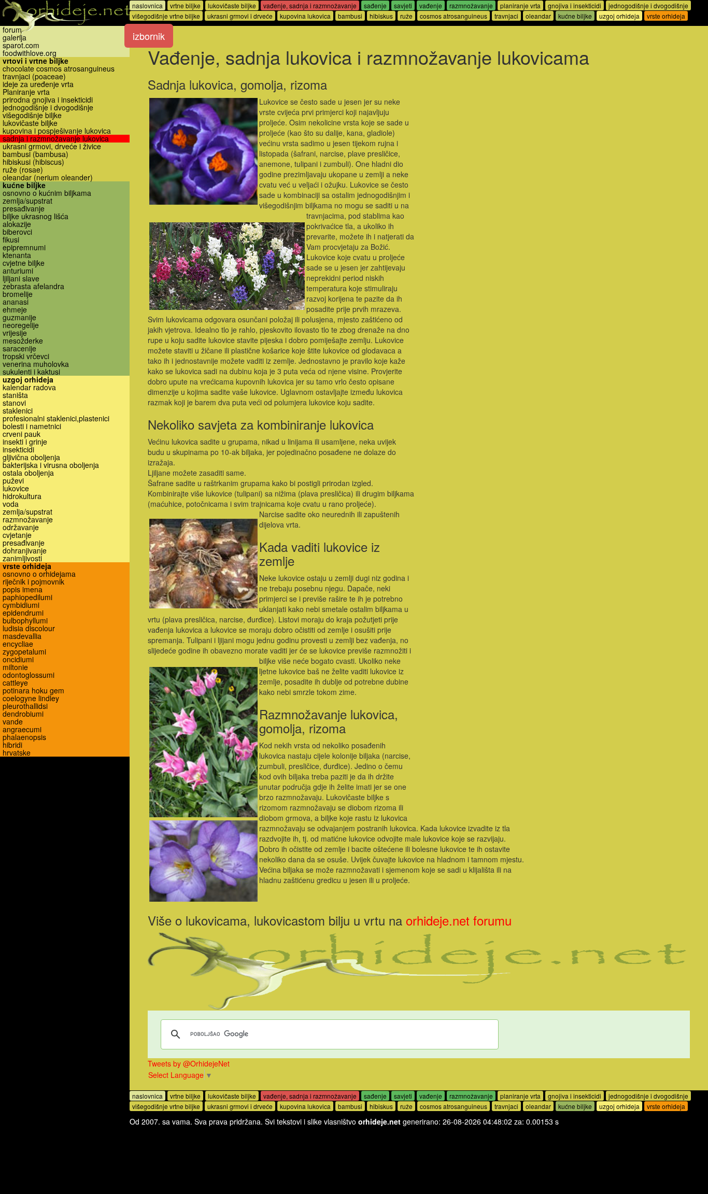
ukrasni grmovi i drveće (240, 15)
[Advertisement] (552, 146)
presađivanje (24, 208)
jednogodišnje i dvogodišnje (48, 107)
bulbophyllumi (25, 620)
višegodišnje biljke (32, 115)
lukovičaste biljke (30, 123)
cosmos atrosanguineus (453, 15)
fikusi (11, 240)
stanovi (14, 403)
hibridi (12, 745)
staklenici (18, 411)
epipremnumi (24, 247)
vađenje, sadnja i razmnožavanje (310, 5)
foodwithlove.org (29, 53)
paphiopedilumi (27, 597)
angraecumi (22, 729)
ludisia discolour (29, 628)
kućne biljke (24, 185)
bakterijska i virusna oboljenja (51, 465)
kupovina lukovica (305, 15)
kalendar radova (29, 387)
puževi (13, 481)
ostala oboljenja (28, 473)
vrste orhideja (27, 566)
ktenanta (17, 255)
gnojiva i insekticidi (574, 5)
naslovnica (147, 5)
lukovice (16, 488)
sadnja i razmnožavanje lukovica (56, 139)
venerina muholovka (36, 364)
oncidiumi (18, 659)
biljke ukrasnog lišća (35, 216)
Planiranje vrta (26, 92)
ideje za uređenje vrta (38, 84)
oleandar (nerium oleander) (48, 177)
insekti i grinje (25, 442)
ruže (406, 15)
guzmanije (19, 317)
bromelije (18, 294)
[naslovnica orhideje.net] (65, 19)
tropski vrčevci (26, 356)
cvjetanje (17, 535)
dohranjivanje (25, 551)
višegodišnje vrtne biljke (166, 15)
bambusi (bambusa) (35, 154)
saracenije (19, 348)
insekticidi (18, 449)
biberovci (17, 232)
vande (13, 722)
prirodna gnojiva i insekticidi (48, 100)
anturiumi (18, 271)
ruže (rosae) (23, 170)
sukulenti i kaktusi (31, 372)
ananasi (16, 302)
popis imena (23, 589)
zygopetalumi (24, 652)
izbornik (149, 35)
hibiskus (381, 15)
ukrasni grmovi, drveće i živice (52, 146)
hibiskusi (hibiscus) (33, 162)
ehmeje (15, 310)
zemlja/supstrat (27, 201)
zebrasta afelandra (33, 286)
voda (11, 504)
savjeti (403, 5)
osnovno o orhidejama (39, 574)
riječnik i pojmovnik (33, 582)
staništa (15, 395)
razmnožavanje (28, 519)
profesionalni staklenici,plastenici (56, 418)
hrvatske (17, 753)
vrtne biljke (185, 5)
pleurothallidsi (25, 706)
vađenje (430, 5)
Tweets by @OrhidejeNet (189, 1063)
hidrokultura (22, 496)
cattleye (15, 683)
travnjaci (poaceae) (34, 76)
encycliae (18, 644)
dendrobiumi (23, 714)
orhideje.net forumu (459, 920)
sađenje (375, 5)
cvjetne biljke (24, 263)
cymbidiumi (21, 605)
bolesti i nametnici (32, 426)
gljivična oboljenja (31, 457)
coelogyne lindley (31, 698)
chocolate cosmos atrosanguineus (59, 69)
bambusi (350, 15)
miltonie (15, 667)
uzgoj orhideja (28, 379)
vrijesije (15, 333)
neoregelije (21, 325)
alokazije (17, 224)
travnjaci (506, 15)
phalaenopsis (24, 737)
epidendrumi (23, 613)
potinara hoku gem (33, 690)
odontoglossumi (28, 675)
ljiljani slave (21, 278)
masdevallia (22, 636)
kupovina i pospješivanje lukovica (57, 131)
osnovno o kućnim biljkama (47, 193)
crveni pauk (21, 434)
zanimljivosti (22, 558)
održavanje (21, 527)
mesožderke (23, 341)
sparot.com (21, 45)
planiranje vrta (520, 5)
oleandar (538, 15)
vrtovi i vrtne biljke (35, 61)
